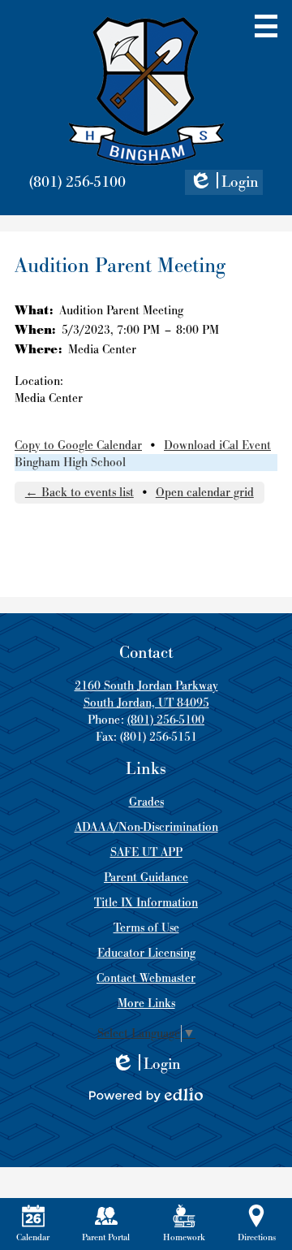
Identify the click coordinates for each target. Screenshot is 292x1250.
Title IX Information (146, 902)
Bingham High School (70, 462)
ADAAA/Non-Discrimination (146, 827)
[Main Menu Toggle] (266, 26)
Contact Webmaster (146, 978)
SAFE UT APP (146, 852)
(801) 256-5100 (77, 182)
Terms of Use (146, 927)
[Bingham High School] (146, 91)
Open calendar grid (205, 492)
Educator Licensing (146, 953)
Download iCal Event (217, 445)
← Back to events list (79, 492)
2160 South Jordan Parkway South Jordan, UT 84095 (146, 694)
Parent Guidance (146, 877)
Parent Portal (106, 1237)
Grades (146, 802)
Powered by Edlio (146, 1095)
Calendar (32, 1237)
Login (224, 183)
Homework (184, 1237)
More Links (146, 1003)
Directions (257, 1237)
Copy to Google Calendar (78, 445)
